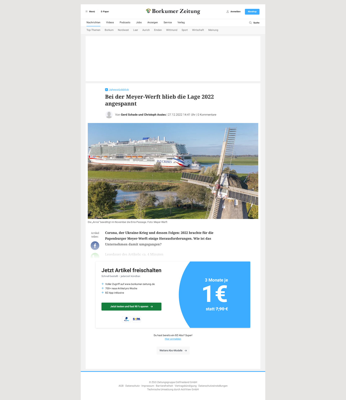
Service (168, 22)
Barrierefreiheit (164, 386)
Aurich (146, 30)
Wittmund (171, 30)
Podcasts (125, 22)
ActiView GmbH (190, 389)
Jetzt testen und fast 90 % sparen (129, 306)
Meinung (213, 30)
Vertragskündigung (186, 386)
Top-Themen (93, 30)
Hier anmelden (173, 339)
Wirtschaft (198, 30)
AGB (121, 386)
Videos (110, 22)
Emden (158, 30)
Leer (135, 30)
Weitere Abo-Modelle (170, 350)
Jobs (139, 22)
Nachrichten (93, 22)
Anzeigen (152, 22)
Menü (92, 11)
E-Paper (105, 11)
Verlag (181, 22)
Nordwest (123, 30)
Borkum (109, 30)
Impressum (147, 386)
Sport (185, 30)
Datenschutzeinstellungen (213, 386)
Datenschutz (132, 386)
